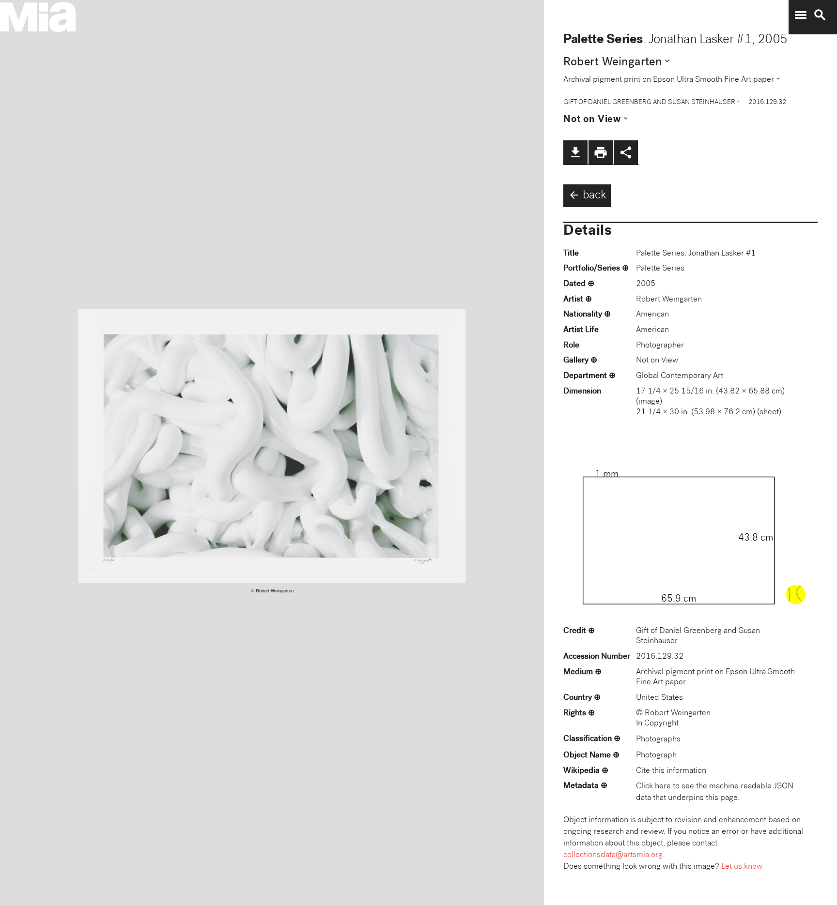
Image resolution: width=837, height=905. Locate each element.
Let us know (741, 867)
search (820, 15)
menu (800, 15)
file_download (575, 152)
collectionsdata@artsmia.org (613, 855)
